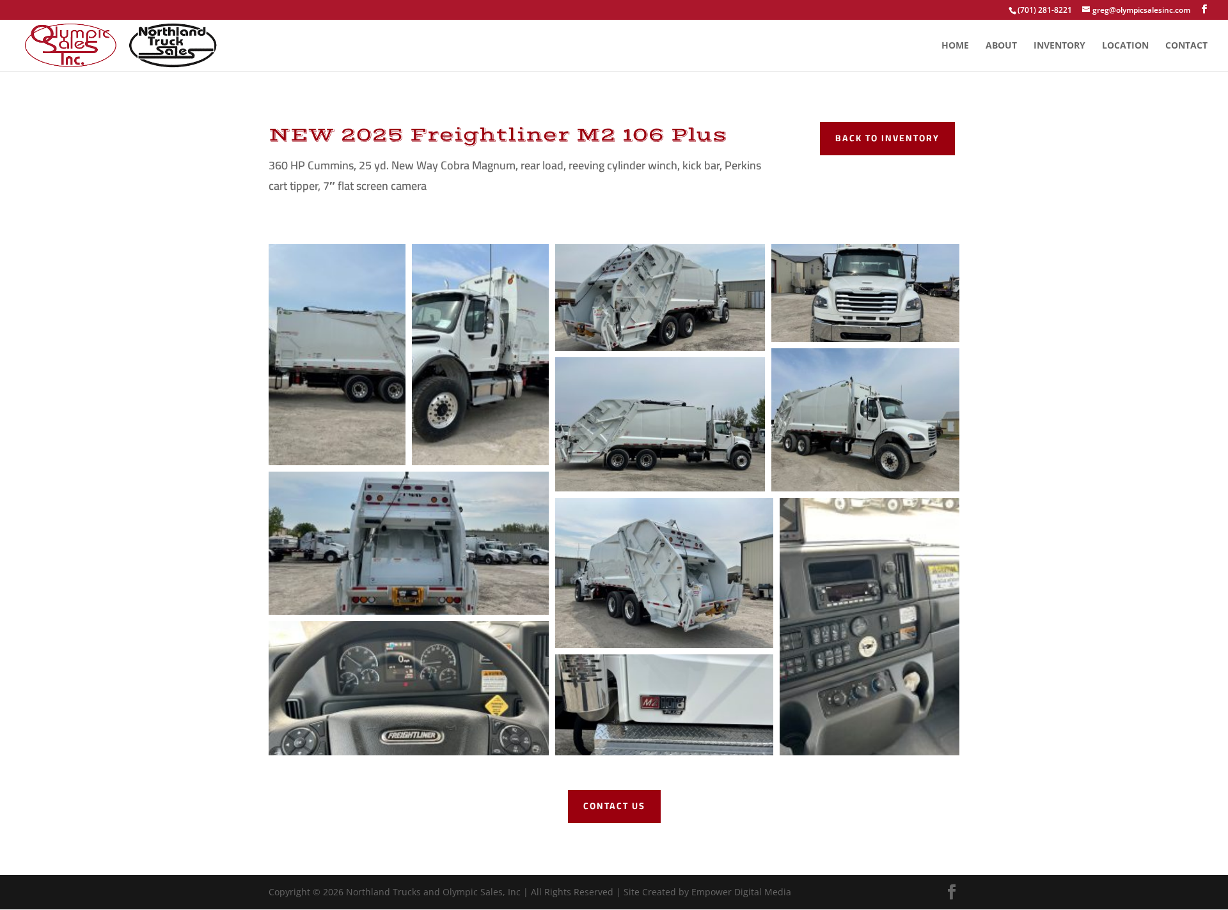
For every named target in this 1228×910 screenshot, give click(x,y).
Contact (1186, 46)
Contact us (614, 806)
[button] (337, 354)
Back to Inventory (887, 138)
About (1001, 46)
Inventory (1059, 46)
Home (955, 46)
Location (1125, 46)
